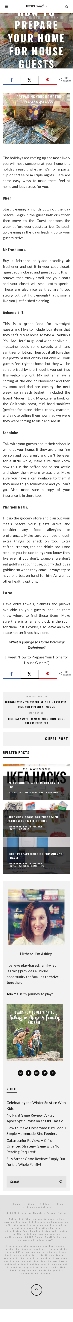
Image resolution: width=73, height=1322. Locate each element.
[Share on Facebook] (12, 80)
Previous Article (36, 696)
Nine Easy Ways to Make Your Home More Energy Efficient (36, 721)
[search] (60, 1182)
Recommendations (39, 1207)
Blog (46, 1204)
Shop (60, 1204)
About (32, 1204)
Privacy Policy (56, 1212)
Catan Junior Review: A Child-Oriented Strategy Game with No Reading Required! (33, 1146)
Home (16, 1204)
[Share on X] (30, 80)
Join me (13, 994)
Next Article (36, 713)
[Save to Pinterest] (48, 80)
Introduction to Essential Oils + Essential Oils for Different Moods (36, 704)
